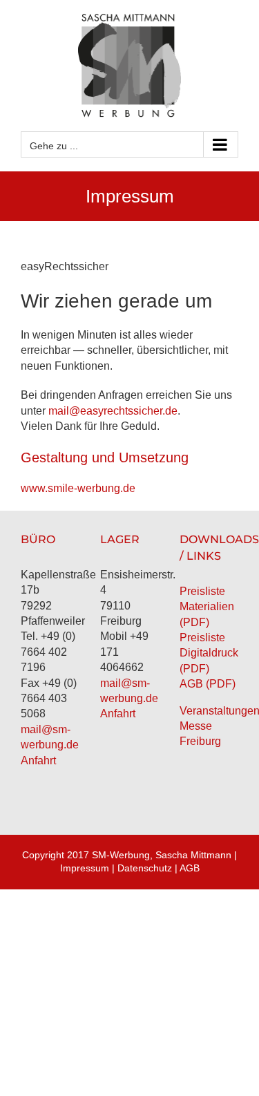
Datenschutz (144, 867)
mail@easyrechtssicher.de (113, 411)
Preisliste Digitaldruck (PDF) (209, 653)
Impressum (84, 867)
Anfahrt (38, 760)
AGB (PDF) (208, 684)
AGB (190, 867)
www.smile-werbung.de (78, 488)
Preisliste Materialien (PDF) (207, 606)
